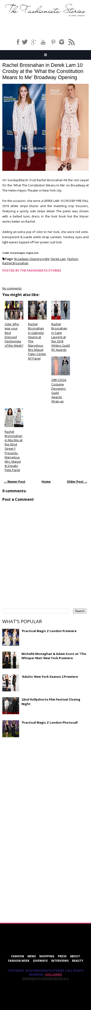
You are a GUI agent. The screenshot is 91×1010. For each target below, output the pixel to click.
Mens (32, 956)
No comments (12, 288)
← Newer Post (14, 481)
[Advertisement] (37, 774)
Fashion (17, 956)
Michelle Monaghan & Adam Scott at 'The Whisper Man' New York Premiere (53, 656)
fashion (72, 259)
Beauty (77, 961)
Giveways (40, 961)
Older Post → (77, 481)
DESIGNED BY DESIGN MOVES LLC (45, 979)
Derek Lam (58, 259)
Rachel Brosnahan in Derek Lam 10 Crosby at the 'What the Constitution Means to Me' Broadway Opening (42, 71)
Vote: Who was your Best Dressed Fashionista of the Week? (14, 335)
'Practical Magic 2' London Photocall (49, 722)
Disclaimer (53, 975)
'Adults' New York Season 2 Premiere (49, 676)
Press (62, 956)
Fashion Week (18, 961)
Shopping (46, 956)
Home (46, 481)
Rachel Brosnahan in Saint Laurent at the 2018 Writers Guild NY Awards (60, 337)
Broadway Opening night (31, 259)
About (75, 956)
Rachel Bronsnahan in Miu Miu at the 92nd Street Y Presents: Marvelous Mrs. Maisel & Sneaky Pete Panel (13, 450)
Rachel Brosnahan (15, 263)
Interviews (60, 961)
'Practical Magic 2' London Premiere (49, 631)
